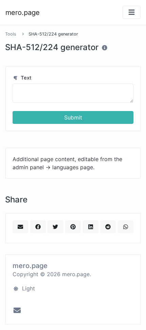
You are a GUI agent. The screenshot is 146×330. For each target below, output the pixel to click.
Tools (10, 34)
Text (25, 78)
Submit (73, 117)
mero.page (22, 12)
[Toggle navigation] (132, 12)
